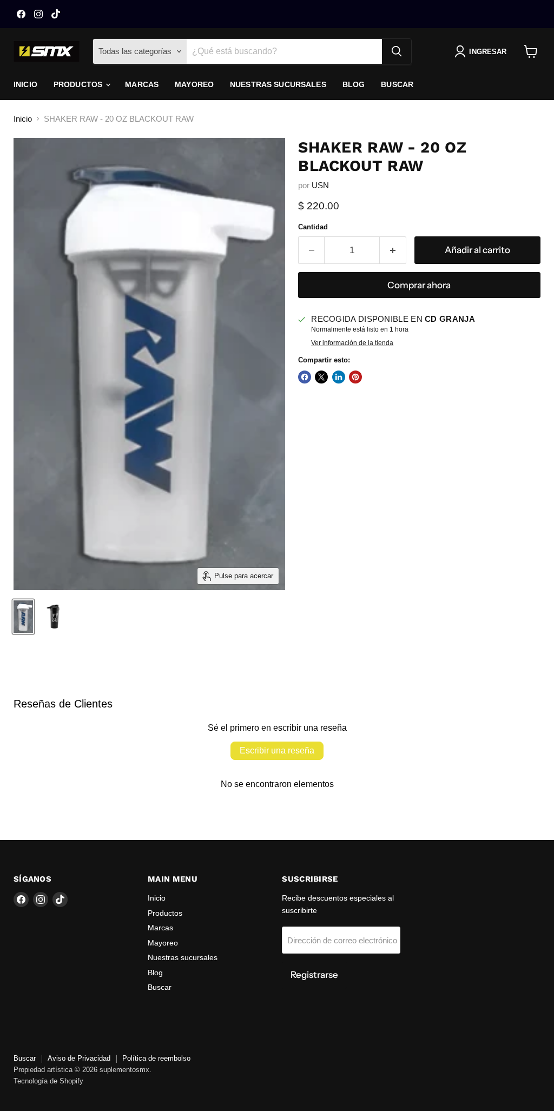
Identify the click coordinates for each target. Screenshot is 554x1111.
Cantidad (313, 227)
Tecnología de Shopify (48, 1081)
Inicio (25, 84)
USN (320, 185)
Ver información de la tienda (352, 343)
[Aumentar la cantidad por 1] (393, 250)
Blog (353, 84)
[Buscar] (396, 51)
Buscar (397, 84)
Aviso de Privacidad (79, 1058)
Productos (79, 84)
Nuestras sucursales (278, 84)
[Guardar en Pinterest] (355, 377)
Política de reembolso (156, 1058)
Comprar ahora (419, 285)
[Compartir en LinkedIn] (338, 377)
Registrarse (314, 974)
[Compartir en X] (321, 377)
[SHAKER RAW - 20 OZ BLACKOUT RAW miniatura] (23, 616)
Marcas (142, 84)
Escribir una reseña (277, 750)
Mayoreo (194, 84)
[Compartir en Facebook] (304, 377)
